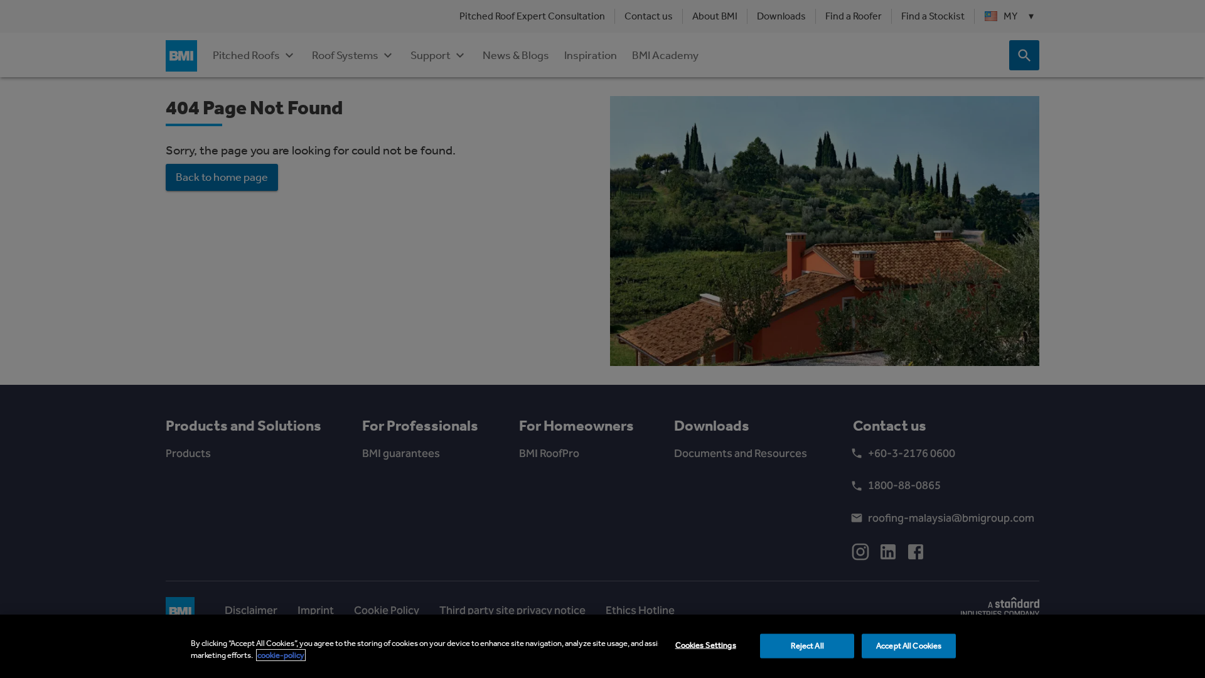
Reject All (807, 645)
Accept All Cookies (908, 645)
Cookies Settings (705, 645)
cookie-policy (280, 655)
